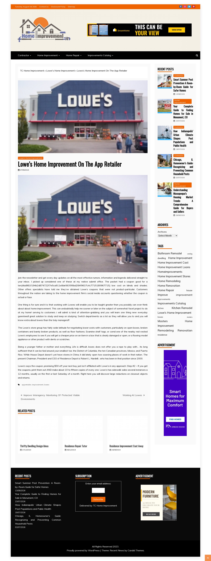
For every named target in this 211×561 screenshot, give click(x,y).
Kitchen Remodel (182, 308)
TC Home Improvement (32, 70)
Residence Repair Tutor (76, 446)
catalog (189, 254)
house (189, 290)
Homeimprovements (170, 271)
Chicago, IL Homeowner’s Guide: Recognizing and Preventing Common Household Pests (183, 167)
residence (162, 334)
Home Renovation (169, 285)
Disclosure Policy (58, 7)
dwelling (162, 258)
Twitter (189, 6)
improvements (164, 299)
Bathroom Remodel (170, 253)
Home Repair (72, 55)
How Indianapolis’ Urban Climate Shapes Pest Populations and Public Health (183, 138)
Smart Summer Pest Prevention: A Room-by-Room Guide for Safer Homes (183, 85)
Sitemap (71, 7)
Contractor (23, 55)
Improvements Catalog (99, 55)
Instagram (184, 6)
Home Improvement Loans (174, 267)
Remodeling (166, 330)
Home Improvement (47, 55)
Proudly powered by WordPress (83, 550)
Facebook (180, 6)
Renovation (185, 330)
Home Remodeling (169, 281)
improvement (37, 385)
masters (189, 317)
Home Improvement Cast (173, 262)
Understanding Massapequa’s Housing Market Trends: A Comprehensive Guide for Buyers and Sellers (183, 200)
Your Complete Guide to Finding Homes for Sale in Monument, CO (183, 111)
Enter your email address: (98, 494)
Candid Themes (136, 550)
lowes (46, 385)
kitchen (161, 308)
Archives (162, 231)
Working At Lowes (132, 395)
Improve (163, 294)
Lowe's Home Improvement (60, 70)
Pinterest (193, 6)
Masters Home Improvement (175, 323)
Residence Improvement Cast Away (126, 446)
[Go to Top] (208, 558)
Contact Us (44, 7)
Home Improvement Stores (174, 276)
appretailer (26, 385)
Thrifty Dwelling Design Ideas (34, 446)
